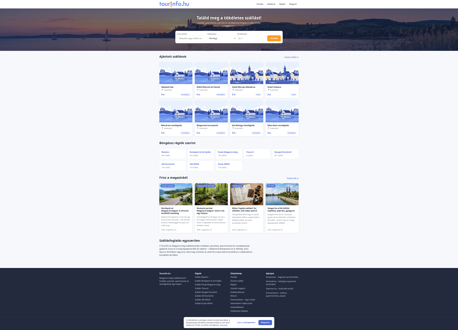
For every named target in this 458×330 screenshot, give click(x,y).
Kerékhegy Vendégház (243, 125)
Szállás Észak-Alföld (203, 303)
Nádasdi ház (167, 87)
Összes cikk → (293, 178)
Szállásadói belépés (239, 311)
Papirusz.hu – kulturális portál (279, 288)
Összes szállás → (291, 57)
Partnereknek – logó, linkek (242, 299)
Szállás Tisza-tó (201, 288)
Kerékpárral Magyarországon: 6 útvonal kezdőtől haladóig (174, 211)
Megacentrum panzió (207, 125)
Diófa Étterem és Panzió (208, 87)
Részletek (224, 325)
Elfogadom (265, 322)
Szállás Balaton (201, 277)
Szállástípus (211, 34)
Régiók (282, 4)
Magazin (293, 4)
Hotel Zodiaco (274, 87)
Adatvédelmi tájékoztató (241, 303)
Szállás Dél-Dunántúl (204, 296)
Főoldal (260, 4)
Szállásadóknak (237, 292)
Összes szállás (236, 281)
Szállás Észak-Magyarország (207, 284)
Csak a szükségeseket (246, 322)
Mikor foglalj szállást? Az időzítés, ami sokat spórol (244, 209)
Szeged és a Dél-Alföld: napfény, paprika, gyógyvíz (281, 209)
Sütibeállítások (237, 307)
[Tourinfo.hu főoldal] (174, 4)
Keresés (274, 38)
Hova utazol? (182, 34)
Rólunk (233, 296)
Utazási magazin (237, 288)
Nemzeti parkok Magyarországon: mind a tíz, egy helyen (211, 211)
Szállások (271, 4)
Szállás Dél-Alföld (202, 299)
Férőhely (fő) (242, 34)
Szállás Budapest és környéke (208, 281)
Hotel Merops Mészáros (243, 87)
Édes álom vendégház (278, 125)
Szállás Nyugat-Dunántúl (206, 292)
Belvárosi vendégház (171, 125)
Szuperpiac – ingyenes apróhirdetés (282, 277)
